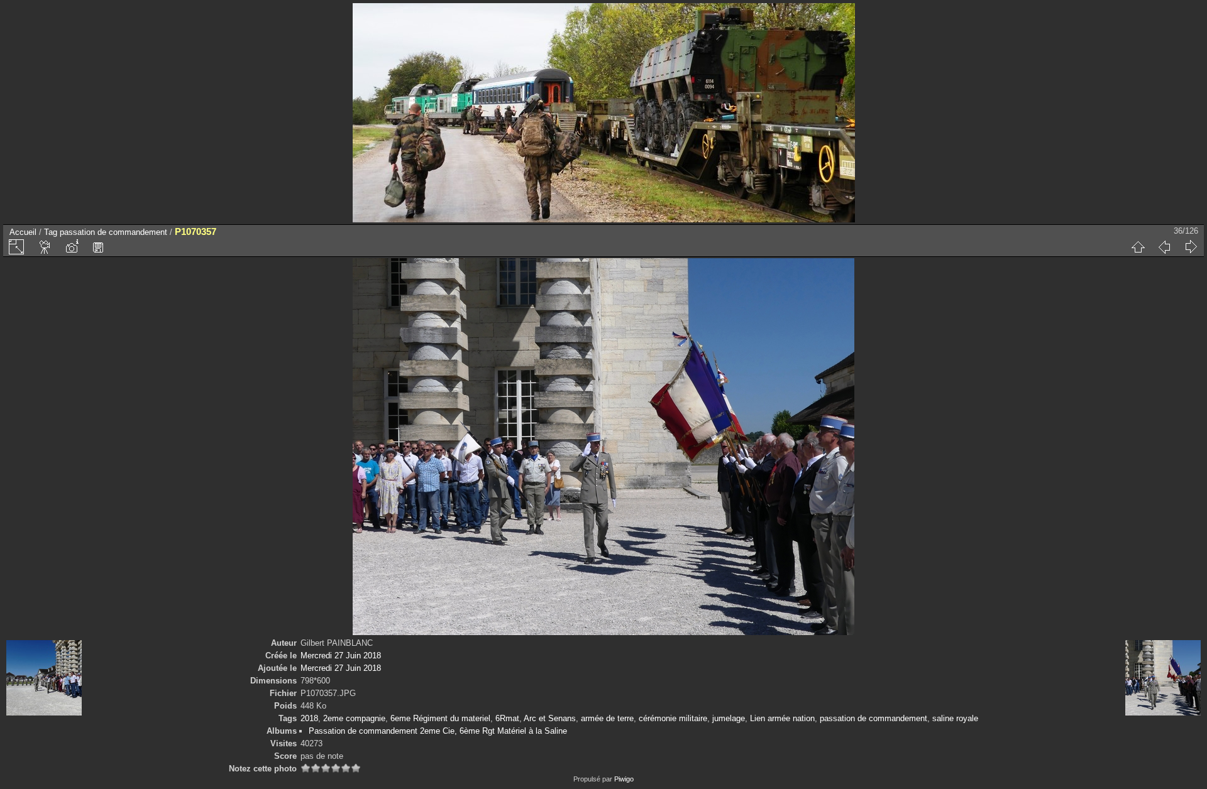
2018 (309, 718)
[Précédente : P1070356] (1164, 247)
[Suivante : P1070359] (1190, 247)
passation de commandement (113, 232)
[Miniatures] (1138, 247)
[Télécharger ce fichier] (98, 247)
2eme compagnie (354, 718)
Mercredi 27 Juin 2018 (340, 655)
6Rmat (507, 718)
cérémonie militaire (673, 718)
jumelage (728, 718)
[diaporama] (45, 247)
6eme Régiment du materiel (440, 718)
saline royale (955, 718)
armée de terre (607, 718)
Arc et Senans (550, 718)
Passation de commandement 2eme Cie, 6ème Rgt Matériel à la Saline (438, 731)
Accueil (22, 232)
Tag (50, 232)
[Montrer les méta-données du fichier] (71, 247)
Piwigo (624, 779)
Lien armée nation (782, 718)
